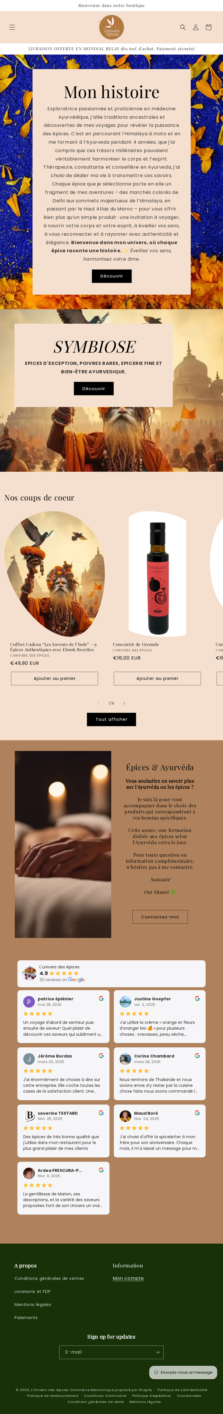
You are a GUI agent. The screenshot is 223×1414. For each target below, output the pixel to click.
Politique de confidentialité (182, 1390)
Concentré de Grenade (136, 644)
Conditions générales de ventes (49, 1278)
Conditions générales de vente (95, 1401)
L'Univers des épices (50, 1390)
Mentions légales (33, 1304)
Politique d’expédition (151, 1395)
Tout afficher (111, 719)
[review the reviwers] (101, 999)
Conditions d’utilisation (105, 1395)
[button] (12, 27)
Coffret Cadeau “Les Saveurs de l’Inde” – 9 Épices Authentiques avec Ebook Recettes (53, 647)
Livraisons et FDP (33, 1291)
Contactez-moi (160, 917)
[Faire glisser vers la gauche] (98, 703)
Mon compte (128, 1278)
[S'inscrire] (157, 1352)
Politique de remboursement (52, 1395)
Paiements (26, 1318)
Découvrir (111, 276)
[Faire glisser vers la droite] (124, 703)
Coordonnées (189, 1395)
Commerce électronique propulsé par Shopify (111, 1390)
